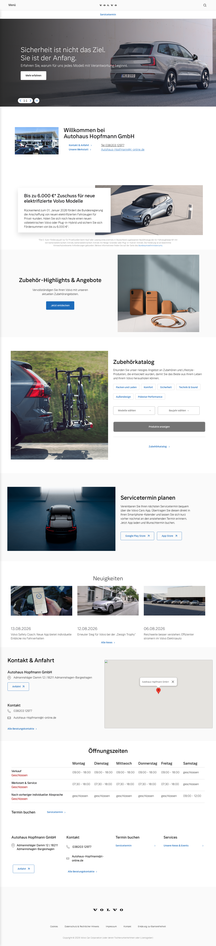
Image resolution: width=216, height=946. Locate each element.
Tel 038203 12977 (112, 145)
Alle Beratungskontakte (21, 728)
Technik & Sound (188, 387)
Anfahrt (16, 686)
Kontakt (127, 926)
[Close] (173, 682)
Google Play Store (135, 535)
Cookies (54, 926)
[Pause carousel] (36, 100)
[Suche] (204, 5)
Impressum (111, 926)
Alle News (106, 642)
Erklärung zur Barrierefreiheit (152, 926)
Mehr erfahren (33, 75)
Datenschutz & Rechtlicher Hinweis (82, 926)
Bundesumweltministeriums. (150, 245)
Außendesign (123, 396)
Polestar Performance (150, 396)
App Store (168, 535)
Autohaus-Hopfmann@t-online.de (123, 149)
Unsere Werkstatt (78, 149)
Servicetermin (108, 14)
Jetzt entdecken (60, 305)
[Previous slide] (20, 100)
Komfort (148, 387)
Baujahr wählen (177, 410)
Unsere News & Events (176, 845)
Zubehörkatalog (158, 446)
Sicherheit (166, 387)
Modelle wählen (127, 410)
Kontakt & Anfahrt (79, 145)
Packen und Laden (126, 387)
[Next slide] (30, 100)
